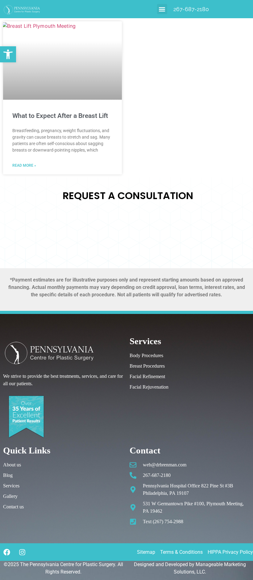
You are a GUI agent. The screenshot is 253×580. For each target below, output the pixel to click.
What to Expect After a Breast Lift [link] (60, 115)
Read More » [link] (24, 165)
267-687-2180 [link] (191, 9)
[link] (8, 54)
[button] (162, 9)
